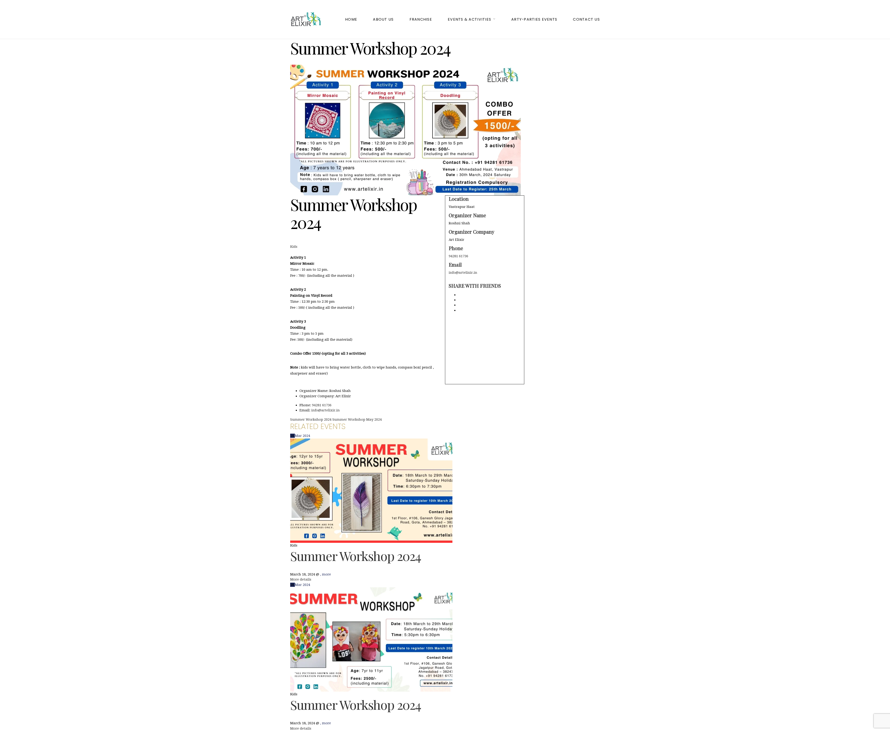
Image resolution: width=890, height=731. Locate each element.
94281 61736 (458, 256)
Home (351, 19)
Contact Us (586, 19)
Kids (293, 247)
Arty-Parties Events (534, 19)
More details (300, 579)
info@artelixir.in (463, 272)
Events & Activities (469, 19)
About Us (383, 19)
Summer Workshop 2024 (355, 555)
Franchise (421, 19)
